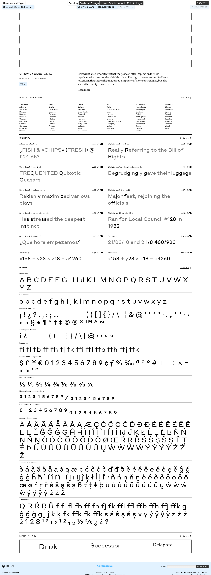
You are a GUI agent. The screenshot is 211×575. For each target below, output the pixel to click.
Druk (48, 546)
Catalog (73, 3)
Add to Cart (124, 7)
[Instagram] (7, 566)
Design (95, 3)
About (121, 3)
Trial (23, 84)
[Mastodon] (3, 566)
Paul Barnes (40, 79)
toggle (96, 7)
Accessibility (101, 572)
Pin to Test (192, 7)
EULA (130, 3)
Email (163, 567)
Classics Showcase (10, 572)
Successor (105, 545)
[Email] (12, 566)
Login (139, 3)
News (103, 3)
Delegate (163, 544)
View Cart (202, 3)
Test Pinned (201, 7)
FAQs (111, 572)
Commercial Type (13, 2)
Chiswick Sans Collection (18, 6)
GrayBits (203, 572)
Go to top (184, 97)
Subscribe (202, 566)
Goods (112, 3)
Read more (84, 89)
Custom (84, 3)
